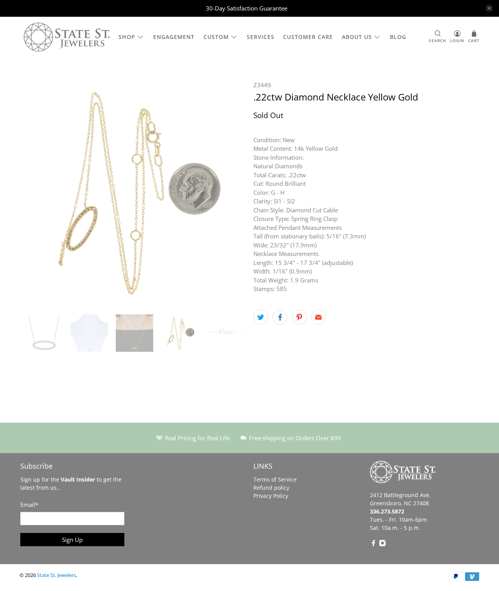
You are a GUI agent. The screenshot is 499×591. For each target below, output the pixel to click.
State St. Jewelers (56, 575)
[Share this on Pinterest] (299, 317)
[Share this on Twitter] (260, 317)
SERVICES (260, 37)
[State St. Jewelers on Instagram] (382, 544)
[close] (489, 8)
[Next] (233, 193)
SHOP (127, 37)
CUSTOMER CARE (308, 37)
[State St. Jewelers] (67, 37)
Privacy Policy (270, 495)
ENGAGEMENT (174, 37)
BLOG (398, 37)
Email (29, 504)
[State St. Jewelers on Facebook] (373, 544)
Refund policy (271, 487)
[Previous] (32, 193)
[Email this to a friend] (318, 317)
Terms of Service (275, 479)
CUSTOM (216, 37)
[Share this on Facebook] (280, 317)
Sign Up (72, 539)
